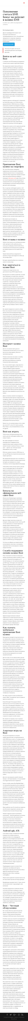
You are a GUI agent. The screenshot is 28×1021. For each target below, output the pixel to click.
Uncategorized (17, 22)
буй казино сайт (12, 178)
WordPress (14, 1019)
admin (5, 22)
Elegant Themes (14, 1017)
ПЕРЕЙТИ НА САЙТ (9, 44)
